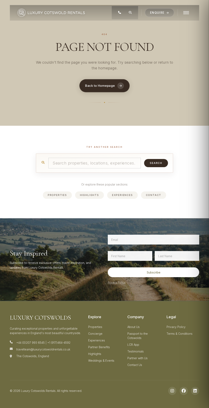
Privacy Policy (117, 282)
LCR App (133, 344)
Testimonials (135, 351)
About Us (133, 327)
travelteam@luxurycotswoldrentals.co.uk (43, 349)
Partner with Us (137, 358)
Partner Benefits (99, 347)
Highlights (89, 195)
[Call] (119, 13)
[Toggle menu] (186, 12)
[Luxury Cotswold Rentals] (51, 13)
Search (156, 163)
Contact (153, 195)
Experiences (122, 195)
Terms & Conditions (179, 333)
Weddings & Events (101, 360)
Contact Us (134, 365)
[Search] (130, 13)
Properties (57, 195)
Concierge (95, 333)
